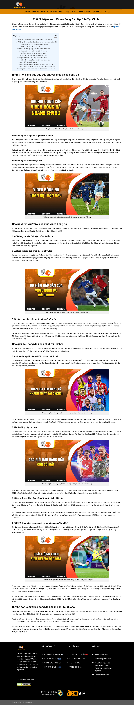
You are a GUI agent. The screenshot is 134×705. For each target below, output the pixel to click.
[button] (54, 36)
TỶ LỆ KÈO (68, 12)
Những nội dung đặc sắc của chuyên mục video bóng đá (37, 42)
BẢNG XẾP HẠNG (38, 12)
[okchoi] (32, 4)
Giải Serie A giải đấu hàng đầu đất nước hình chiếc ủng (37, 64)
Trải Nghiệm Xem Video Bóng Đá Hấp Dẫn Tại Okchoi (33, 39)
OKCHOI (27, 12)
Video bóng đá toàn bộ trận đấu (31, 46)
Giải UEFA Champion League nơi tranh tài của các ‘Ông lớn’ (38, 66)
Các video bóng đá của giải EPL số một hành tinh (35, 60)
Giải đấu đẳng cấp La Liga (29, 62)
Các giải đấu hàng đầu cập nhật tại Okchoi (32, 58)
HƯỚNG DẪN (97, 12)
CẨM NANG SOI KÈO (82, 12)
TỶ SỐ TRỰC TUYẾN (55, 12)
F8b (32, 679)
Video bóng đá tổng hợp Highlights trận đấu (34, 44)
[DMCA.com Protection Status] (24, 684)
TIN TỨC (106, 12)
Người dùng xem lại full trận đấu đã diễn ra (34, 51)
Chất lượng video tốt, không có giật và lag (33, 53)
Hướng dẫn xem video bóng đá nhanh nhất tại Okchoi (36, 69)
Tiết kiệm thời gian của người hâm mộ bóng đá (35, 55)
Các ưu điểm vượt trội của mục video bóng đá (34, 49)
